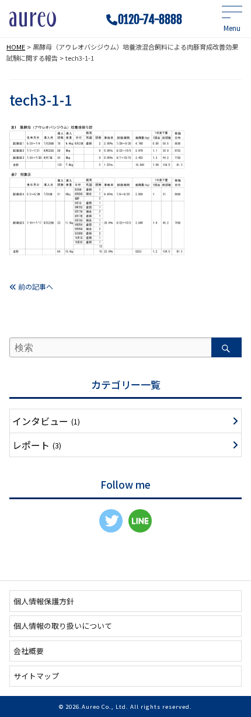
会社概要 (28, 650)
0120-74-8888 (150, 20)
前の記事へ (34, 286)
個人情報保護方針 (43, 601)
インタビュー (46, 421)
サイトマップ (36, 675)
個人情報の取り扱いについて (62, 625)
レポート (36, 445)
